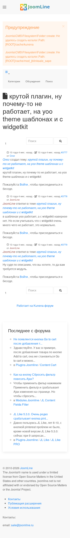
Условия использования (24, 508)
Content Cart (48, 365)
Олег (12, 155)
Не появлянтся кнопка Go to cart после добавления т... (34, 341)
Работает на (25, 306)
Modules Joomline (27, 400)
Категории (14, 81)
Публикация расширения (24, 503)
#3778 (64, 196)
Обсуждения (32, 81)
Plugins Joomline (27, 365)
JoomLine (15, 199)
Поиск (49, 81)
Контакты (14, 499)
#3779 (64, 244)
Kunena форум (43, 306)
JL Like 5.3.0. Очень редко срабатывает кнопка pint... (30, 416)
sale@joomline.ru (22, 525)
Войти (24, 184)
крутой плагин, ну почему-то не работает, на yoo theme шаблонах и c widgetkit (33, 163)
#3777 (64, 152)
